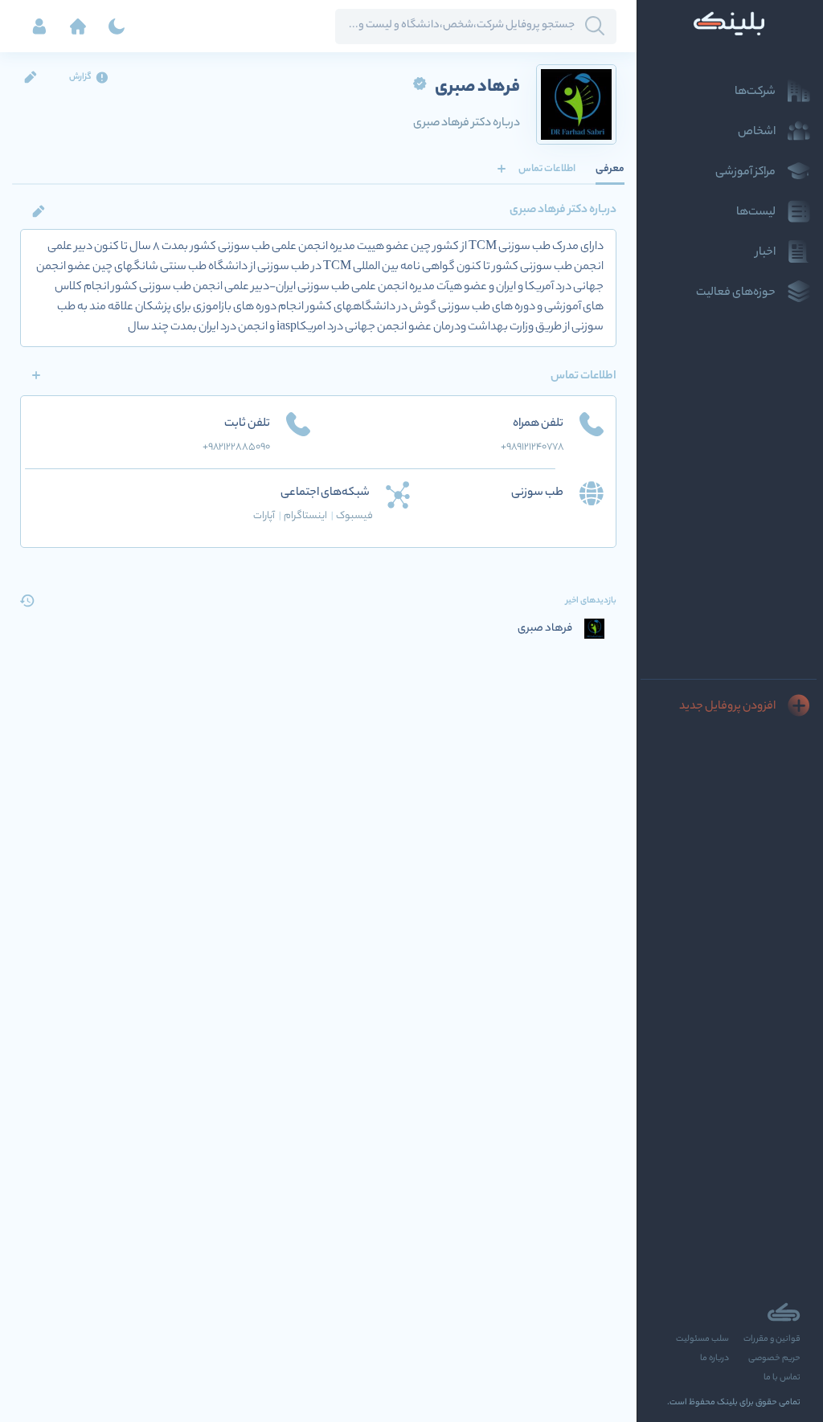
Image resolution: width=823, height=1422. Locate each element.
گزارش (80, 77)
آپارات (267, 516)
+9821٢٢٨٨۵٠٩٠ (236, 447)
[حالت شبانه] (116, 26)
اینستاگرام (309, 516)
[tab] (610, 169)
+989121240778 (532, 447)
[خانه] (78, 26)
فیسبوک (354, 516)
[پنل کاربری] (39, 26)
